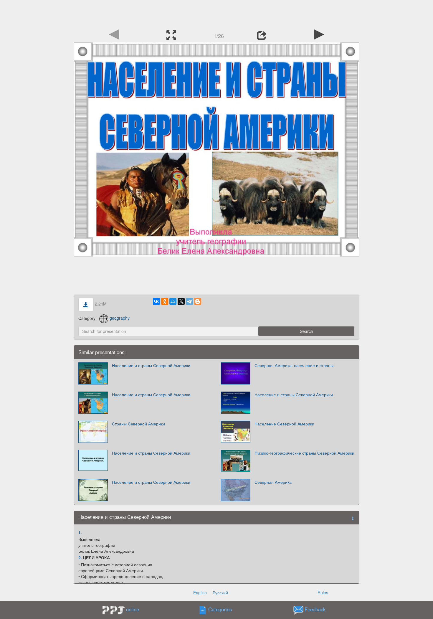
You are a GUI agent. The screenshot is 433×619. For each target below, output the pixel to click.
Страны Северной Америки (138, 424)
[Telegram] (189, 301)
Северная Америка (273, 482)
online (132, 609)
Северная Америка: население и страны (293, 365)
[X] (181, 301)
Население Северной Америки (284, 424)
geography (120, 318)
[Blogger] (197, 301)
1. (80, 532)
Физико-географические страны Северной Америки (304, 453)
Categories (220, 609)
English (200, 592)
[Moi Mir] (172, 301)
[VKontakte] (156, 301)
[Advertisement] (216, 13)
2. (80, 557)
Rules (323, 592)
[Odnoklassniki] (164, 301)
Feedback (315, 609)
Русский (220, 592)
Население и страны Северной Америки (151, 365)
